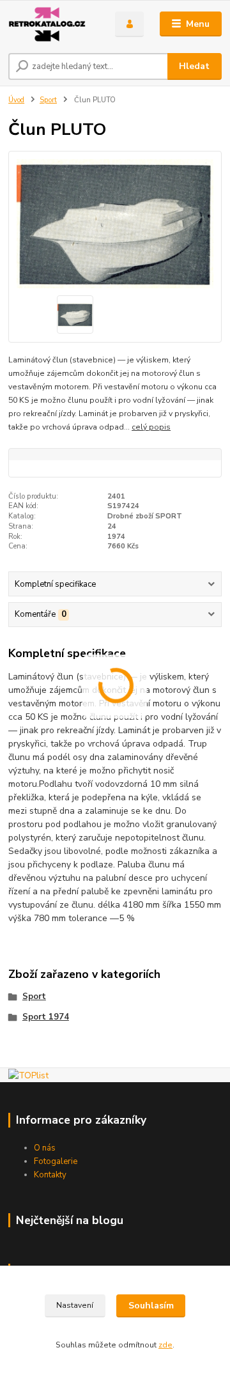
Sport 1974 (45, 1017)
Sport (48, 100)
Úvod (16, 100)
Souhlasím (151, 1305)
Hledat (194, 66)
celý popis (151, 427)
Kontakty (50, 1175)
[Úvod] (52, 24)
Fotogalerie (55, 1161)
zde (165, 1345)
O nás (45, 1148)
